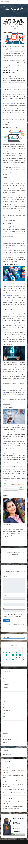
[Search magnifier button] (24, 637)
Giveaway (5, 698)
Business (6, 544)
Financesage (22, 528)
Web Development (7, 739)
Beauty (4, 678)
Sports (4, 730)
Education (5, 690)
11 (6, 655)
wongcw (19, 26)
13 (12, 655)
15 (20, 655)
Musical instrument (7, 710)
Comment (5, 576)
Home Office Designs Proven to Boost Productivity (14, 789)
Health (4, 701)
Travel (4, 736)
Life (3, 707)
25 (6, 659)
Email (4, 602)
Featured (5, 695)
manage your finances (20, 210)
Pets (4, 716)
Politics (4, 719)
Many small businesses (8, 103)
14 (16, 655)
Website (4, 608)
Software (4, 727)
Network (4, 713)
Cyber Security (6, 687)
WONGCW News (5, 2)
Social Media (5, 724)
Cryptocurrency (6, 684)
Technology (5, 733)
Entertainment (6, 693)
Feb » (6, 664)
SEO (3, 722)
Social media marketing (8, 295)
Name (4, 595)
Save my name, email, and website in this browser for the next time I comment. (13, 615)
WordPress (5, 742)
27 (12, 659)
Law (3, 704)
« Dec (4, 664)
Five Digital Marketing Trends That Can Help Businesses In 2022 (14, 552)
